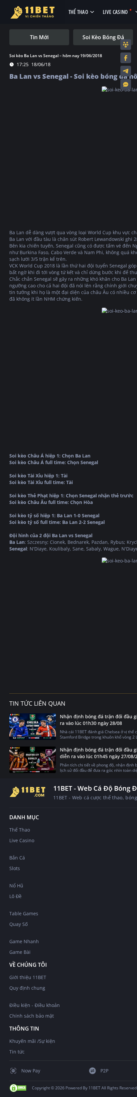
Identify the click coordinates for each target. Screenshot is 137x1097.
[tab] (39, 37)
